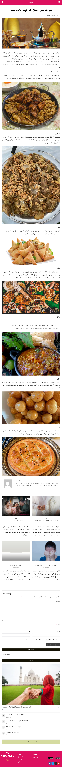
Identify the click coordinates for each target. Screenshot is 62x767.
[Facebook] (50, 763)
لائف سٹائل (20, 757)
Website (58, 632)
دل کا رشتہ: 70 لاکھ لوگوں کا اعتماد (16, 520)
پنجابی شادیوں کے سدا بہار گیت (12, 732)
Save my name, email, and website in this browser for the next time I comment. (42, 640)
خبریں (16, 518)
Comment (57, 601)
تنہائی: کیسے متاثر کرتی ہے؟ (15, 565)
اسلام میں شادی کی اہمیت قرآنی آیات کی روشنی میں (16, 707)
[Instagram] (55, 763)
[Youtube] (58, 763)
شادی (19, 762)
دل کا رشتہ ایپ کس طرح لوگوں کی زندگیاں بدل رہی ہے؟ (17, 720)
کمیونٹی (35, 754)
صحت (48, 15)
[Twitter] (53, 763)
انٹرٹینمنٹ (20, 759)
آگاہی (51, 15)
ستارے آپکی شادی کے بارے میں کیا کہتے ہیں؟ (16, 715)
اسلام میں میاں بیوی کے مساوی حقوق (13, 726)
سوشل (19, 754)
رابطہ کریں (35, 757)
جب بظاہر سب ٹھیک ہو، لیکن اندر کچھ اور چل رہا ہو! (46, 565)
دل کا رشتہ (49, 485)
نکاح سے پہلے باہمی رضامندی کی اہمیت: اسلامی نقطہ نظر (46, 520)
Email (28, 632)
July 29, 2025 (56, 15)
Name (58, 624)
